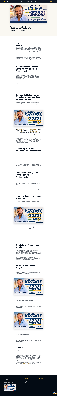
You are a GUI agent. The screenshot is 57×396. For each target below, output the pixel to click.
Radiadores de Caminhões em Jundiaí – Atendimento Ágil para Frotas (26, 133)
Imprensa (32, 1)
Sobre (24, 1)
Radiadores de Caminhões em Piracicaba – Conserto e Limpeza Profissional (27, 135)
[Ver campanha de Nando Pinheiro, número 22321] (55, 393)
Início (21, 1)
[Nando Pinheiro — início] (6, 1)
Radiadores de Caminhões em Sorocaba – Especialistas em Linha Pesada (27, 131)
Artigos (35, 1)
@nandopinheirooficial (42, 380)
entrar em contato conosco (25, 363)
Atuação (28, 1)
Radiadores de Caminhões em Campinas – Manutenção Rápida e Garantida (27, 129)
